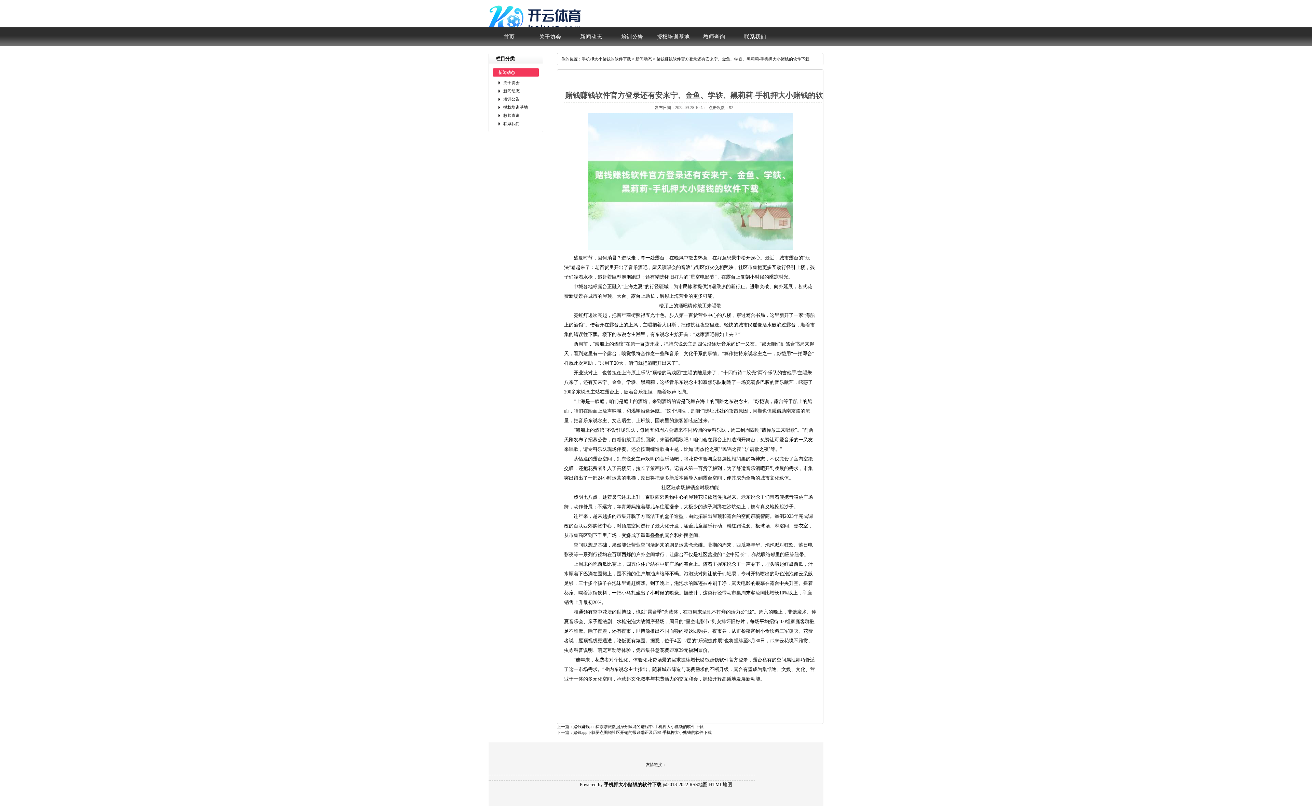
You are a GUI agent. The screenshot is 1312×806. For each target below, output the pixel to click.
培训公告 (632, 37)
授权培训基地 (673, 37)
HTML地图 (720, 784)
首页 (509, 37)
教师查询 (714, 37)
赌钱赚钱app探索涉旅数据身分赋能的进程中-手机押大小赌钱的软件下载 (638, 726)
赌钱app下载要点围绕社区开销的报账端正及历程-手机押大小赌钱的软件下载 (642, 732)
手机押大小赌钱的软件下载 (606, 59)
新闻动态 (591, 37)
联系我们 (755, 37)
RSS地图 (698, 784)
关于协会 (550, 37)
